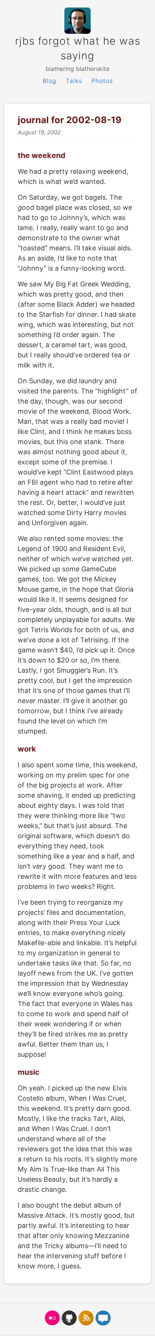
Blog (49, 80)
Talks (74, 80)
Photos (102, 80)
